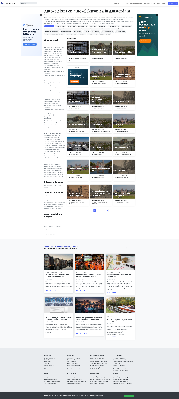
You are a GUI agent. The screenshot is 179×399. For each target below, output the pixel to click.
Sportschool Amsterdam (74, 383)
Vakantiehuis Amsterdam (120, 369)
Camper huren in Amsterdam (52, 139)
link (53, 185)
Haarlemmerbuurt (126, 26)
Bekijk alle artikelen (128, 248)
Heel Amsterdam (49, 26)
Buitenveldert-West (82, 26)
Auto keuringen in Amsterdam (52, 85)
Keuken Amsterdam (72, 376)
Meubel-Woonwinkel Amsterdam (122, 360)
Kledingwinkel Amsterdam (74, 380)
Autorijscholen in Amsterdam (52, 101)
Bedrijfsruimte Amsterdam (120, 381)
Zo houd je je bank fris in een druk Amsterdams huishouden (57, 275)
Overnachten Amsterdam (120, 367)
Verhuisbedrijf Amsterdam (97, 369)
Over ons (46, 363)
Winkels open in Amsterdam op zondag (52, 227)
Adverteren (173, 3)
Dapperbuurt (102, 26)
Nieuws (158, 3)
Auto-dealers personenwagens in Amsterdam (53, 68)
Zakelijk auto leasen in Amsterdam (53, 176)
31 (107, 210)
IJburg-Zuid (77, 28)
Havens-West (48, 28)
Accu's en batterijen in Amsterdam (53, 53)
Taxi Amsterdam (71, 361)
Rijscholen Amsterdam (73, 358)
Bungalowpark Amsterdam (120, 370)
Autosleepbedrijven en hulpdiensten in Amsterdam (54, 110)
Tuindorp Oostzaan (92, 34)
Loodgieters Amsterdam (97, 365)
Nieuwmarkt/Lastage (117, 28)
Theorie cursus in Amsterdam (52, 164)
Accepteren (129, 396)
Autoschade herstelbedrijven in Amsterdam (52, 106)
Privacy (46, 369)
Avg (45, 367)
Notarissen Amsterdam (50, 378)
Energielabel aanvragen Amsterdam (54, 206)
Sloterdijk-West (95, 31)
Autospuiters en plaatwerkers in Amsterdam (53, 118)
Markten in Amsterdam (50, 230)
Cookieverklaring (48, 365)
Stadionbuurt (82, 34)
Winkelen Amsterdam (119, 358)
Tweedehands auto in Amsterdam (53, 168)
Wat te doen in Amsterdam (51, 220)
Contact (164, 3)
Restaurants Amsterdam (97, 358)
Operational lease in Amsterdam (53, 156)
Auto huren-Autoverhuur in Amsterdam (51, 80)
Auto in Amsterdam (49, 43)
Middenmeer (86, 28)
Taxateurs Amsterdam (50, 380)
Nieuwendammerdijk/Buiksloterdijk (100, 28)
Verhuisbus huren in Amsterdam (53, 170)
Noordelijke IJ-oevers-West (51, 31)
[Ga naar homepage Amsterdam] (9, 3)
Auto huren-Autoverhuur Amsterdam (100, 378)
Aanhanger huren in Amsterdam (53, 49)
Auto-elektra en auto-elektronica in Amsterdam (54, 72)
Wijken (127, 3)
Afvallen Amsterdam (73, 367)
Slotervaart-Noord (120, 31)
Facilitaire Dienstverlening (55, 272)
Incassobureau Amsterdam (120, 380)
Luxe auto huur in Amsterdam (52, 152)
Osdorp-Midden (77, 31)
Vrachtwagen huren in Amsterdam (53, 172)
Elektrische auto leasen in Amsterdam (54, 145)
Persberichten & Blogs (149, 3)
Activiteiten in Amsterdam (51, 222)
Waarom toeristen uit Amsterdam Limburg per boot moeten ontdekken (120, 320)
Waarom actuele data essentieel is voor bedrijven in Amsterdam (58, 318)
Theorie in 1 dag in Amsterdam (52, 166)
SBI (123, 3)
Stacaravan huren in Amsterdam (53, 162)
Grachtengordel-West (113, 26)
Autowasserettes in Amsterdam (53, 125)
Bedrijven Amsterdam (136, 3)
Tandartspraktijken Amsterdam (99, 363)
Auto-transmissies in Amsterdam (53, 121)
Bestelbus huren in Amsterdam (52, 135)
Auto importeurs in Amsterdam (52, 83)
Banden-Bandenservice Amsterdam (100, 380)
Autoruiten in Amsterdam (51, 103)
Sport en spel (81, 272)
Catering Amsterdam (96, 360)
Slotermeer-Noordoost (107, 31)
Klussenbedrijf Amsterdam (51, 376)
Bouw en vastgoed (113, 272)
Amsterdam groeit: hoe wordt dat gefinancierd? (119, 275)
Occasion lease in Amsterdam (52, 154)
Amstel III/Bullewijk (60, 26)
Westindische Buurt (105, 34)
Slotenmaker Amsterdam (97, 383)
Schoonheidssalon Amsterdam (98, 361)
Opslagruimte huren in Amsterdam (53, 200)
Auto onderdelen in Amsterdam (53, 93)
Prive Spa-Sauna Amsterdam (121, 378)
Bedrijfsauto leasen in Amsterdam (53, 131)
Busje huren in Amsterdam (51, 137)
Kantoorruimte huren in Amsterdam (54, 196)
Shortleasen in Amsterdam (51, 160)
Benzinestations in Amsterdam (52, 133)
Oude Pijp (86, 31)
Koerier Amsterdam (49, 198)
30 (104, 210)
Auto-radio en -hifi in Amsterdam (53, 97)
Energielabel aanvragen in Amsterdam (54, 202)
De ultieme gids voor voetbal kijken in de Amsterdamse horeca (88, 275)
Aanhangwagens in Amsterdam (53, 51)
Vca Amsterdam (71, 378)
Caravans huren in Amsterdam (52, 143)
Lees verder (50, 290)
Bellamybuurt (71, 26)
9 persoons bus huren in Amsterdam (54, 47)
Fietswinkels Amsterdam (74, 360)
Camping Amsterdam (119, 365)
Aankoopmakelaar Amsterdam (52, 208)
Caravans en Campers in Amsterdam (54, 141)
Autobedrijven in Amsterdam (52, 57)
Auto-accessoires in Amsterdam (53, 55)
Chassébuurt (93, 26)
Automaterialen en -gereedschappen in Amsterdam (54, 88)
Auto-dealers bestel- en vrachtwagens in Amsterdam (52, 64)
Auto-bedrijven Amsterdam (98, 376)
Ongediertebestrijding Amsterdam (122, 383)
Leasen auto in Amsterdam (51, 149)
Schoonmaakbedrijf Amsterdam (53, 381)
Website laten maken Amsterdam (76, 381)
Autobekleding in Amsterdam (52, 59)
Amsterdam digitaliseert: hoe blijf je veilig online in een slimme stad (89, 318)
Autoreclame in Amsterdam (52, 99)
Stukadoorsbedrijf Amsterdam (98, 367)
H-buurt (57, 28)
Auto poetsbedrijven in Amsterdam (53, 95)
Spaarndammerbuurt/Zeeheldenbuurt (54, 34)
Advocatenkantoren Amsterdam (99, 381)
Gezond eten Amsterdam (74, 369)
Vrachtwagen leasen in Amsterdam (54, 174)
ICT (47, 315)
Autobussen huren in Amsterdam (53, 61)
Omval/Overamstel (66, 31)
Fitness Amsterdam (49, 234)
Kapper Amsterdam (72, 363)
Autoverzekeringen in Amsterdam (53, 123)
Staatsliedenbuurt (71, 34)
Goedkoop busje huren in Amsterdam (54, 147)
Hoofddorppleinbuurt (66, 28)
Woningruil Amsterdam (119, 376)
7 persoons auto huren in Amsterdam (54, 45)
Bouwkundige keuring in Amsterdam (54, 204)
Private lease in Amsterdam (51, 158)
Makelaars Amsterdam (50, 383)
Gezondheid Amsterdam (74, 365)
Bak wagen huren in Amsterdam (53, 127)
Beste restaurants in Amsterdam (53, 224)
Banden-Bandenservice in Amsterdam (54, 129)
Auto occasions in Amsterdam (52, 91)
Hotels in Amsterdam (50, 232)
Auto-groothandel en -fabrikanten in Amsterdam (54, 76)
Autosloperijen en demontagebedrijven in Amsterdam (54, 114)
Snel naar (116, 3)
